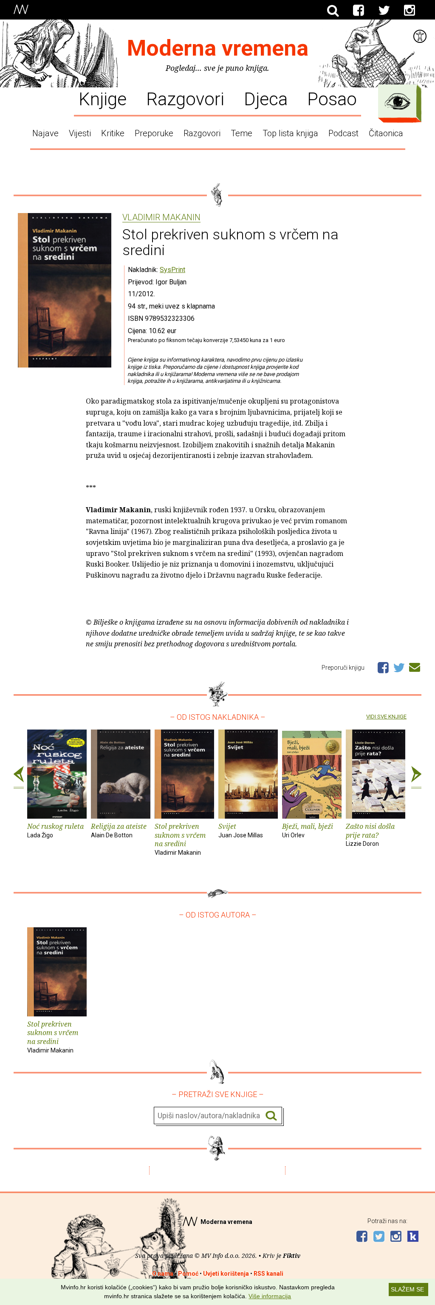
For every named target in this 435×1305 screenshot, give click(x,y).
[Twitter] (384, 11)
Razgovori (185, 98)
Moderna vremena (217, 48)
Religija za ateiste (119, 830)
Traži (271, 1116)
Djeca (266, 98)
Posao (332, 98)
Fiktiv (291, 1256)
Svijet (240, 830)
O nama (162, 1273)
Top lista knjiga (290, 133)
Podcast (343, 133)
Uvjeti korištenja (226, 1273)
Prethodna (19, 777)
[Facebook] (358, 11)
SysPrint (172, 270)
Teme (241, 133)
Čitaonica (386, 133)
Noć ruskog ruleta (55, 830)
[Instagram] (409, 11)
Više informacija (270, 1296)
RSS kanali (268, 1273)
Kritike (112, 133)
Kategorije (397, 101)
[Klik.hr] (412, 1237)
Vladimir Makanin (161, 217)
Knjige (103, 98)
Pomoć (188, 1273)
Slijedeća (416, 777)
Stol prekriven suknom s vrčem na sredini (180, 839)
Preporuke (154, 133)
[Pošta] (414, 666)
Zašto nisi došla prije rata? (370, 835)
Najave (45, 133)
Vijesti (80, 133)
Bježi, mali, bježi (307, 830)
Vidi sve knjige (386, 716)
